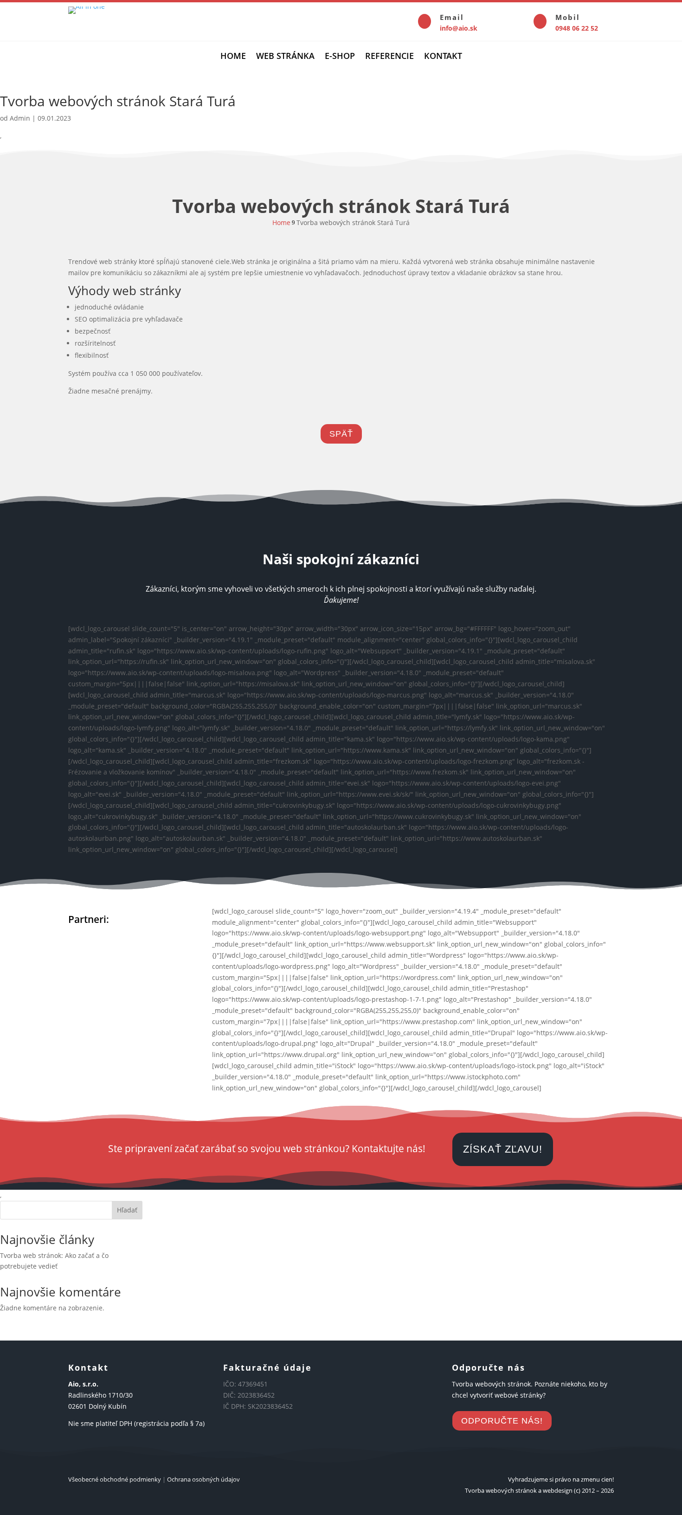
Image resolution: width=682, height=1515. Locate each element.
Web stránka (285, 56)
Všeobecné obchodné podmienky (114, 1479)
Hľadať (127, 1210)
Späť (341, 433)
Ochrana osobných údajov (203, 1479)
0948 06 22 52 (576, 28)
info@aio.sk (458, 28)
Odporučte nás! (502, 1420)
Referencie (389, 56)
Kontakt (443, 56)
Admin (20, 118)
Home (233, 56)
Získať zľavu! (502, 1149)
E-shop (340, 56)
